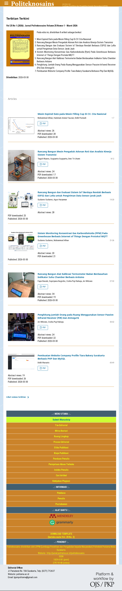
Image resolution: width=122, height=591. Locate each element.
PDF (44, 123)
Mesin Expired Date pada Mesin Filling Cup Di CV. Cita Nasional (72, 113)
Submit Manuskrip (61, 419)
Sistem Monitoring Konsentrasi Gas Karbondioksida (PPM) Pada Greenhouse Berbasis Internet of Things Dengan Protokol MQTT (73, 235)
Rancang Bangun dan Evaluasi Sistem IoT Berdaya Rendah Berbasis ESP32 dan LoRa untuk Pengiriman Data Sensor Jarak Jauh (74, 194)
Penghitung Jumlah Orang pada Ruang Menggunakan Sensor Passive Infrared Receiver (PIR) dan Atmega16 (75, 316)
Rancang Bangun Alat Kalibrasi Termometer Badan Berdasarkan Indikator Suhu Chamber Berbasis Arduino (73, 275)
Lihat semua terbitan (16, 397)
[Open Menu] (6, 3)
